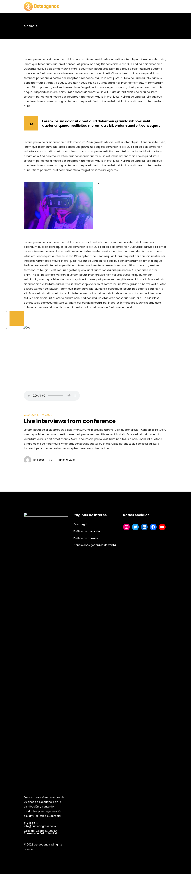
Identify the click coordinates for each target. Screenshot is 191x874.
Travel (44, 415)
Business (31, 415)
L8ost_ (41, 460)
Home (29, 26)
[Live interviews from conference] (95, 364)
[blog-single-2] (132, 205)
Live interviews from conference (70, 421)
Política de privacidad (87, 531)
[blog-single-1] (58, 205)
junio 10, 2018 (67, 460)
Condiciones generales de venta (94, 545)
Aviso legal (80, 524)
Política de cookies (85, 538)
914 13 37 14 (31, 823)
